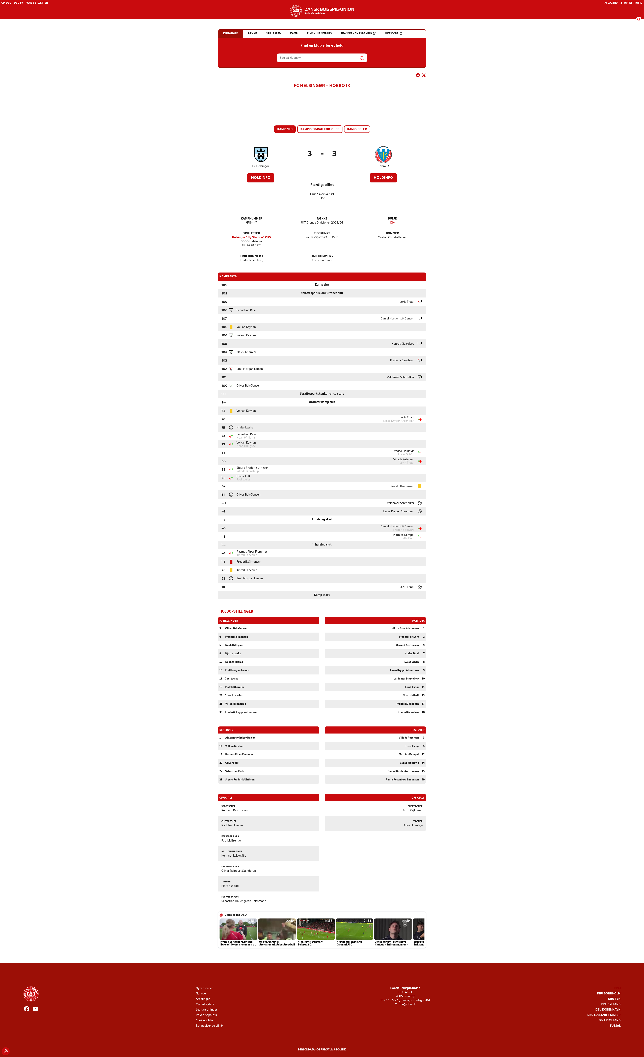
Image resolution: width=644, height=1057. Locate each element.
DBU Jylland (611, 1004)
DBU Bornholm (609, 993)
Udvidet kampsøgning (356, 34)
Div (392, 222)
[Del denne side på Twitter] (424, 75)
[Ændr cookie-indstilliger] (6, 1051)
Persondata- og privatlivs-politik (322, 1050)
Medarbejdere (205, 1004)
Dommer (392, 233)
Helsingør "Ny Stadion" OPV (251, 237)
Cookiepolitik (204, 1020)
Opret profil (633, 3)
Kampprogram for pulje (319, 129)
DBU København (608, 1009)
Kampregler (357, 129)
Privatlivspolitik (206, 1015)
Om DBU (6, 3)
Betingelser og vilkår (209, 1025)
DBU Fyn (614, 999)
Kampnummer (251, 218)
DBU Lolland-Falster (604, 1015)
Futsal (615, 1025)
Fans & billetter (37, 3)
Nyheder (201, 993)
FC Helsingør (260, 166)
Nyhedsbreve (204, 988)
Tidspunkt (322, 233)
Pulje (392, 218)
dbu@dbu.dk (407, 1004)
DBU (617, 988)
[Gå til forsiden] (322, 11)
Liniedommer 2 (322, 256)
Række (322, 218)
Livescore (391, 34)
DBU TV (18, 3)
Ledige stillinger (206, 1009)
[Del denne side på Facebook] (418, 75)
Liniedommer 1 (251, 256)
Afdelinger (203, 999)
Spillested (251, 233)
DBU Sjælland (610, 1020)
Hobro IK (383, 166)
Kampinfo (285, 129)
